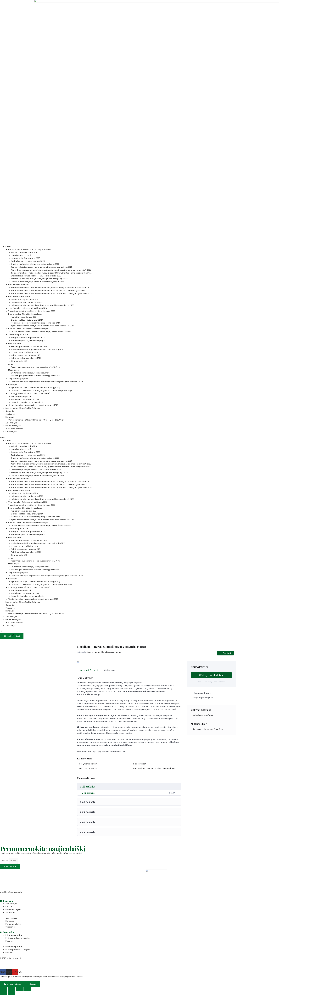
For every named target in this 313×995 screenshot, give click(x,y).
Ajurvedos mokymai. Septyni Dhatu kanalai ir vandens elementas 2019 (42, 325)
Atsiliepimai (109, 670)
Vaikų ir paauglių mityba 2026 (24, 252)
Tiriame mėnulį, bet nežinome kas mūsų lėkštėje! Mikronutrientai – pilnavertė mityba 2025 (51, 273)
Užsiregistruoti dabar (211, 675)
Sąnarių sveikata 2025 (21, 255)
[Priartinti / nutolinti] (27, 989)
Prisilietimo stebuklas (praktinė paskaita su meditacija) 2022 (38, 349)
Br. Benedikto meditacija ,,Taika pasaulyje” (30, 373)
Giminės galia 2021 (19, 361)
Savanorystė (11, 431)
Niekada (33, 984)
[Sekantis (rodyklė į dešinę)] (11, 993)
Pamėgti (227, 653)
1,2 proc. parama (15, 428)
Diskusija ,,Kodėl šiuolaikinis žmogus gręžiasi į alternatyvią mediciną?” (42, 390)
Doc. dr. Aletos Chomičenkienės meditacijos (28, 328)
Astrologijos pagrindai (21, 396)
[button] (156, 437)
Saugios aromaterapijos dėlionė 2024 (28, 337)
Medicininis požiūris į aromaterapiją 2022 (29, 340)
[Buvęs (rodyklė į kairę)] (3, 993)
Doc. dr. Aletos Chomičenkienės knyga (23, 408)
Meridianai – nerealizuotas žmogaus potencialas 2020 (35, 323)
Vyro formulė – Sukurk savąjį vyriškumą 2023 (27, 308)
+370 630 (4, 895)
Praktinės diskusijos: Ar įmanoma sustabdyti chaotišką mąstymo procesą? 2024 (47, 381)
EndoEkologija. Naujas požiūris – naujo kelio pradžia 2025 (36, 276)
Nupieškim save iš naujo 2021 (24, 317)
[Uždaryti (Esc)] (3, 989)
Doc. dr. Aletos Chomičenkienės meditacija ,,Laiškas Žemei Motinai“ (41, 331)
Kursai (8, 246)
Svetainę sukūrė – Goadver (12, 964)
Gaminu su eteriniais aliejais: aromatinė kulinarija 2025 (35, 264)
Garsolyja (10, 411)
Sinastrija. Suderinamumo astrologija (27, 402)
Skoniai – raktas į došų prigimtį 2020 (27, 320)
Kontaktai (10, 906)
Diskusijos (12, 384)
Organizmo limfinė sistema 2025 (25, 258)
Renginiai (10, 417)
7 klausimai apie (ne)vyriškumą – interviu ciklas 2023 (31, 311)
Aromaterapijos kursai (18, 334)
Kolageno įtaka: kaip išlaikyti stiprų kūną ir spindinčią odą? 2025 (39, 278)
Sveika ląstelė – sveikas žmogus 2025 (28, 261)
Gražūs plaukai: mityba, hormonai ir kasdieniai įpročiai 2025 (37, 281)
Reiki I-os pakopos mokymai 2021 (25, 355)
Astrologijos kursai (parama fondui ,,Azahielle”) (29, 393)
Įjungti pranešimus (12, 984)
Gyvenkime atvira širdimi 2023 (24, 352)
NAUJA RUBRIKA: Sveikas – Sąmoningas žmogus (29, 249)
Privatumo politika (14, 935)
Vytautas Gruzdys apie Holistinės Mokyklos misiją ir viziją (36, 387)
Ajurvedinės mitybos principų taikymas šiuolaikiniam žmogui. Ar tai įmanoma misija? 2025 (51, 270)
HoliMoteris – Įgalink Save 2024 (25, 299)
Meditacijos (13, 370)
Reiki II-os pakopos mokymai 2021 (26, 358)
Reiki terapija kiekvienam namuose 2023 (29, 346)
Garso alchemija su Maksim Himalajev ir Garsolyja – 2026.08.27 (36, 420)
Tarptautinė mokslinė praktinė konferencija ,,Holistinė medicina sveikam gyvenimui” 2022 (50, 290)
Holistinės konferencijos (18, 284)
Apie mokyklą (11, 422)
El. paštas (4, 860)
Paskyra (9, 941)
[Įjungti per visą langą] (19, 989)
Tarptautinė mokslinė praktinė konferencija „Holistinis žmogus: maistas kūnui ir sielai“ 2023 (51, 287)
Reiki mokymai (14, 343)
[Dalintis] (11, 989)
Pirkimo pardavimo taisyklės (18, 938)
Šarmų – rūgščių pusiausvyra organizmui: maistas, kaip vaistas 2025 (41, 267)
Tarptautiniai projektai (18, 378)
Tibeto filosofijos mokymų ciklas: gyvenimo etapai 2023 (33, 405)
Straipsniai (10, 414)
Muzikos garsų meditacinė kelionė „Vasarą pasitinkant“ (35, 375)
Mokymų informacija (89, 670)
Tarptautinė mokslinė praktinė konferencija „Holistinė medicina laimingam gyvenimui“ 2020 (51, 293)
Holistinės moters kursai (19, 296)
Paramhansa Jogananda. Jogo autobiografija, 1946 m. (35, 367)
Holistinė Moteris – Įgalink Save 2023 (27, 302)
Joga (10, 364)
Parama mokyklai (13, 425)
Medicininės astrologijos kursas (25, 399)
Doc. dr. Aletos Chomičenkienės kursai (25, 314)
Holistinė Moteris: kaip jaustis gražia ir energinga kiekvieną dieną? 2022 (42, 305)
